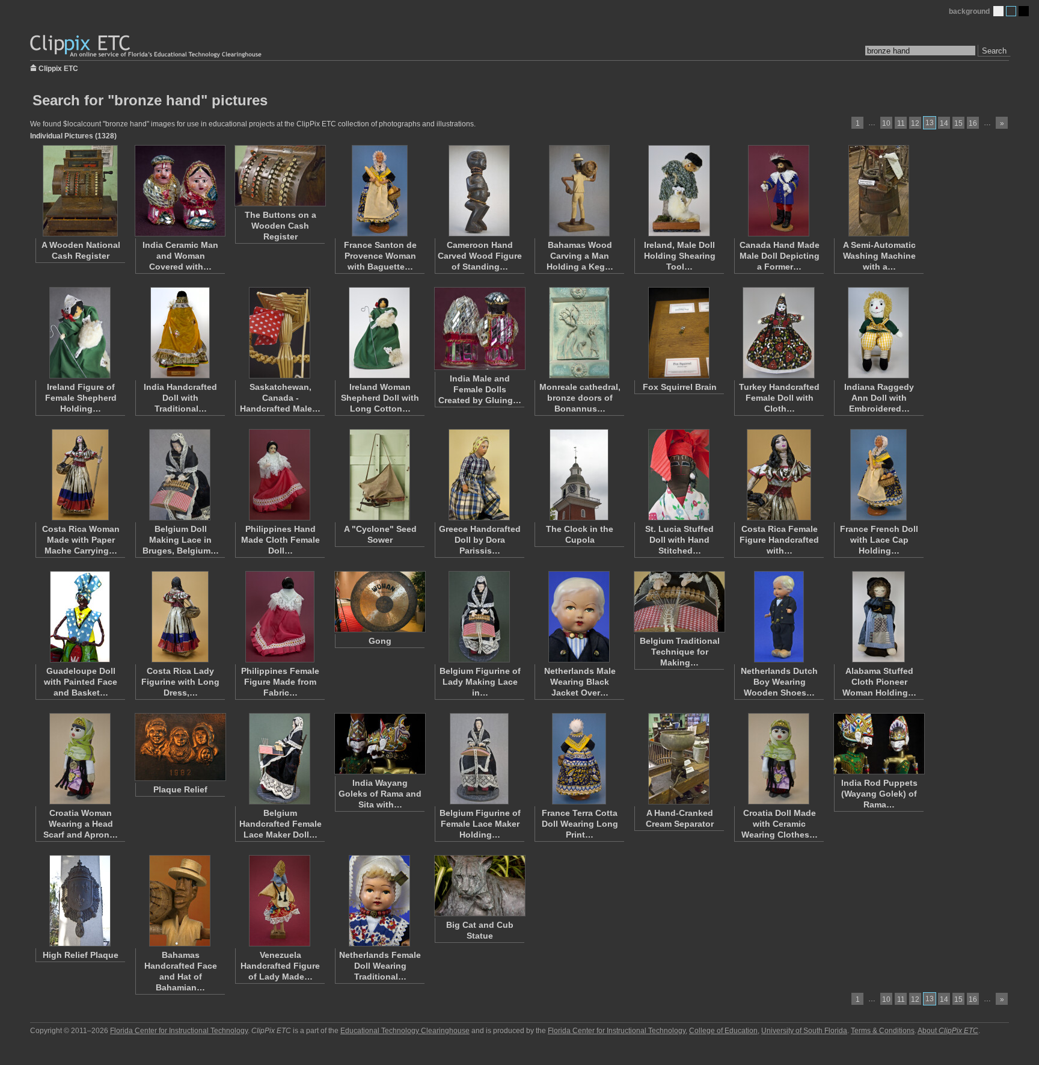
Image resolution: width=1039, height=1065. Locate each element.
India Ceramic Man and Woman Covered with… (180, 255)
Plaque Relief (180, 789)
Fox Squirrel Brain (680, 387)
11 (901, 123)
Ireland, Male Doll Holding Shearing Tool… (680, 255)
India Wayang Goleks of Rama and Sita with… (380, 793)
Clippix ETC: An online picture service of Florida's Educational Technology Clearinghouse (146, 46)
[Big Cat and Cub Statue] (479, 885)
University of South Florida (804, 1030)
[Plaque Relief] (180, 747)
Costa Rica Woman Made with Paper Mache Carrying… (81, 539)
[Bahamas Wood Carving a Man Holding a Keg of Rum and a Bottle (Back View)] (579, 190)
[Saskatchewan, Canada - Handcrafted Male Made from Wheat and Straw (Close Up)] (279, 332)
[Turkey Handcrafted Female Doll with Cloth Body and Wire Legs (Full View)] (779, 332)
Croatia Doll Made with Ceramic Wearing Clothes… (779, 823)
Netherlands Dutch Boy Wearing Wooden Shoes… (779, 681)
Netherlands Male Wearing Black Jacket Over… (580, 681)
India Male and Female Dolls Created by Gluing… (479, 389)
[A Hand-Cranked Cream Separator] (679, 758)
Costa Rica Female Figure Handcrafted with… (779, 539)
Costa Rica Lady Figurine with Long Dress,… (180, 681)
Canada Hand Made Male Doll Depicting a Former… (780, 255)
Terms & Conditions (883, 1030)
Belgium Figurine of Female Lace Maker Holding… (480, 823)
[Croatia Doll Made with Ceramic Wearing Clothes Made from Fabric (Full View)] (779, 758)
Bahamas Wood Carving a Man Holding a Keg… (580, 255)
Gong (380, 641)
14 (944, 123)
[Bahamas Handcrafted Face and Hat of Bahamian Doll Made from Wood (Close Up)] (180, 900)
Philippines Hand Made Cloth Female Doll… (280, 539)
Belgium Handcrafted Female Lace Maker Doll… (280, 823)
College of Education (723, 1030)
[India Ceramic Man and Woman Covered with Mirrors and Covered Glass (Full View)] (180, 190)
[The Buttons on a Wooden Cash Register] (279, 175)
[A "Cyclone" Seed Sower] (379, 474)
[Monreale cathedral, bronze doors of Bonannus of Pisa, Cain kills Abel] (579, 332)
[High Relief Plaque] (80, 900)
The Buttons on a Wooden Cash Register (280, 225)
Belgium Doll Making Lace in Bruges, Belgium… (181, 539)
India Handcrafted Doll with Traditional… (180, 397)
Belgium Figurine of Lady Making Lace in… (480, 681)
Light (998, 11)
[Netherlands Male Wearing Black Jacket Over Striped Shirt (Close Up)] (579, 616)
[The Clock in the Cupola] (579, 474)
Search (994, 50)
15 (958, 123)
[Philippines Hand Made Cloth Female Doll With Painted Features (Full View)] (279, 474)
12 (915, 123)
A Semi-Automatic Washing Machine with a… (879, 255)
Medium (1011, 11)
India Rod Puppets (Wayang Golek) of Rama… (879, 793)
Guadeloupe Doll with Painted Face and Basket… (80, 681)
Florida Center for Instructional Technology (179, 1030)
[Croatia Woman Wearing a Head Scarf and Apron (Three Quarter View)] (80, 758)
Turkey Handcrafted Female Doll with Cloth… (779, 397)
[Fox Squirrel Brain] (679, 332)
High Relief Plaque (80, 955)
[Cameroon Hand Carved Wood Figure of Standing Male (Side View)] (479, 190)
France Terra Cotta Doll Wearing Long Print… (580, 823)
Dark (1024, 11)
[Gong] (379, 601)
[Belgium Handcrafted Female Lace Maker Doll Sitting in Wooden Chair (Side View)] (279, 758)
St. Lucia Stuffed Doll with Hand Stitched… (679, 539)
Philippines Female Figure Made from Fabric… (280, 681)
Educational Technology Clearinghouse (405, 1030)
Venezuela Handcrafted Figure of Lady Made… (280, 965)
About (948, 1030)
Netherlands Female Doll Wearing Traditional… (380, 965)
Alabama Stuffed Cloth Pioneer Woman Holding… (879, 681)
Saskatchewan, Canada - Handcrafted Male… (280, 397)
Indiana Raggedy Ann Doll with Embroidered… (879, 397)
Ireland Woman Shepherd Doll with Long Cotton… (380, 397)
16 (973, 123)
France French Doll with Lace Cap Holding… (879, 539)
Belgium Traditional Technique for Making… (680, 651)
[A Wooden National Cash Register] (80, 190)
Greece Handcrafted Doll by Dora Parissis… (480, 539)
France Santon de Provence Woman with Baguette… (380, 255)
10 (886, 123)
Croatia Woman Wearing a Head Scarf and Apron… (80, 823)
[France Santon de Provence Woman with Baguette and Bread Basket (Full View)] (379, 190)
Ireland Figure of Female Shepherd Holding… (81, 397)
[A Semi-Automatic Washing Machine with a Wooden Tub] (878, 190)
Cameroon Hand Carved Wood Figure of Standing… (480, 255)
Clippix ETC (58, 67)
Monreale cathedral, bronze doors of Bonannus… (580, 397)
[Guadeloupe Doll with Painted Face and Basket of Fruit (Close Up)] (80, 616)
